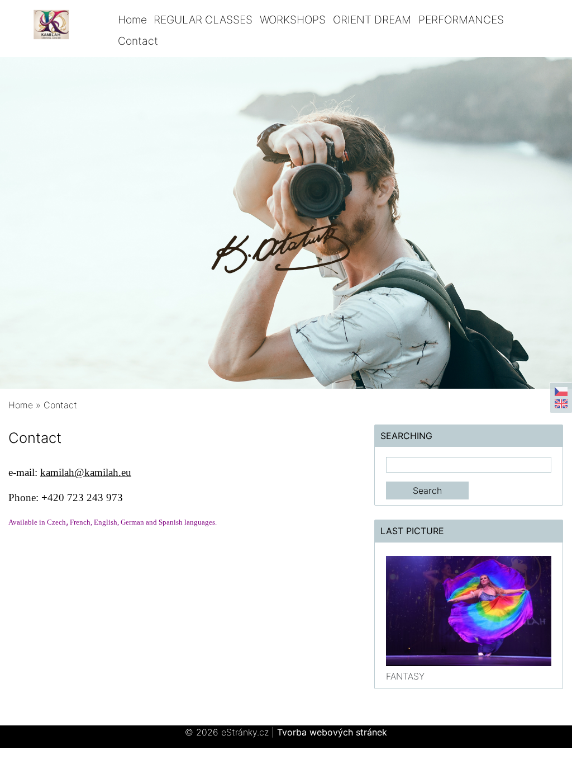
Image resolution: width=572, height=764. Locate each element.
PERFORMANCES (461, 19)
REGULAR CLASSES (203, 19)
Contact (138, 41)
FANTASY (405, 676)
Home (132, 19)
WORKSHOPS (293, 19)
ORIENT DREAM (372, 19)
